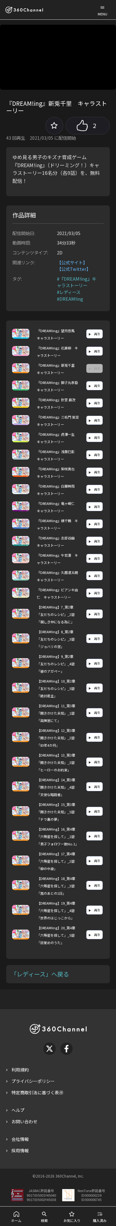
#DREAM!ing (70, 298)
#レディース (68, 292)
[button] (102, 10)
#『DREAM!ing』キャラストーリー (76, 282)
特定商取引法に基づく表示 (37, 1092)
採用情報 (20, 1150)
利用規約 (20, 1070)
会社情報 (20, 1139)
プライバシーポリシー (33, 1081)
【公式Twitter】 (74, 269)
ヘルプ (17, 1110)
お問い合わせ (24, 1121)
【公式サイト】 (72, 262)
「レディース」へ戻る (40, 974)
